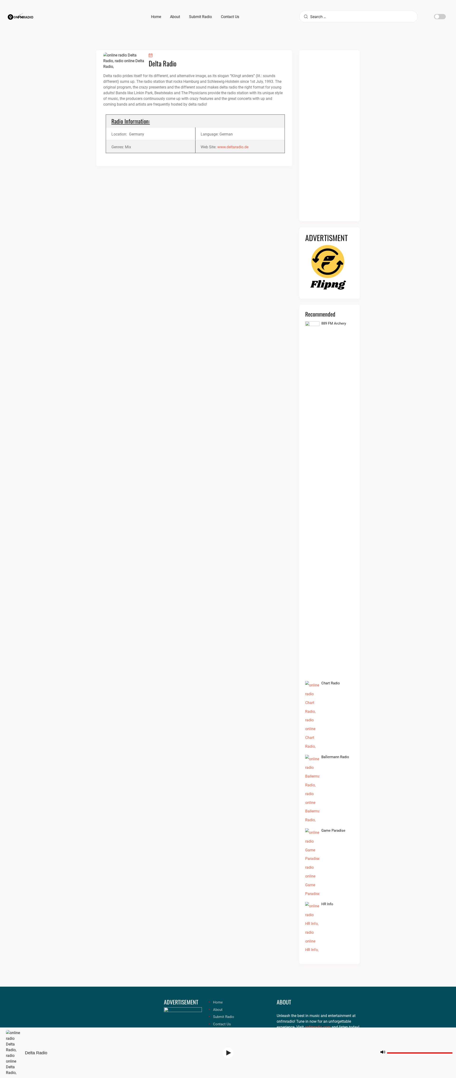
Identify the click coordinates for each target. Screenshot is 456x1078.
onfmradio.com (318, 1027)
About (218, 1010)
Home (218, 1002)
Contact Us (222, 1024)
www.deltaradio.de (232, 147)
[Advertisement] (329, 138)
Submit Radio (223, 1017)
